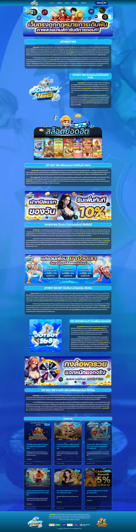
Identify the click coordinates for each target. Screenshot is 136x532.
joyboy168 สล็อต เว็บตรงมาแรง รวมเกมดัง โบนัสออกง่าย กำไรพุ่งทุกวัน (97, 446)
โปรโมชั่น (59, 3)
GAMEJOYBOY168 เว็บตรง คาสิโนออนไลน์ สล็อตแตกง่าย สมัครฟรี (37, 492)
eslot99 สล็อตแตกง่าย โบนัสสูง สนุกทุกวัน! (97, 491)
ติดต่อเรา (75, 3)
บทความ (67, 3)
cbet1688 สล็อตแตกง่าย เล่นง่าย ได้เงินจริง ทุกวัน (67, 491)
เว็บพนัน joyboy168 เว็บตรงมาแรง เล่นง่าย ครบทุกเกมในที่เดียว (37, 446)
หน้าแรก (52, 3)
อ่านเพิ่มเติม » (29, 459)
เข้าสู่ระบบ (83, 3)
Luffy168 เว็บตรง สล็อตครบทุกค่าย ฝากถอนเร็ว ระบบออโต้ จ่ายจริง (68, 446)
